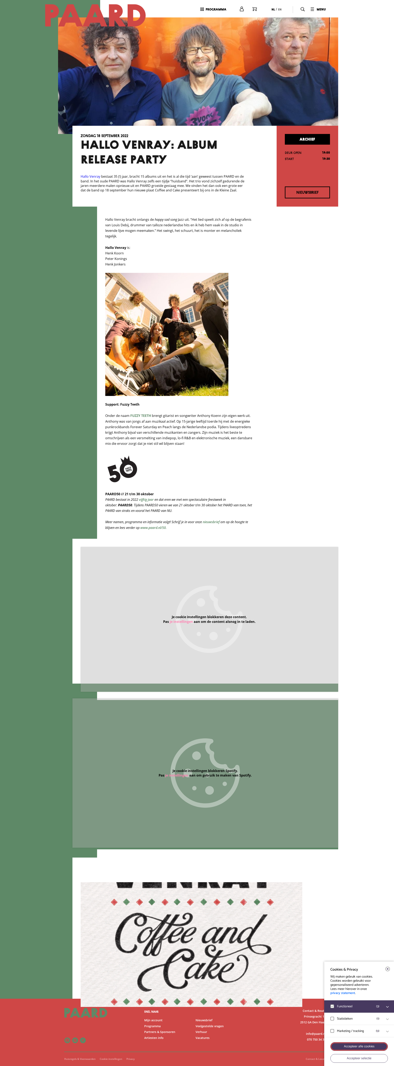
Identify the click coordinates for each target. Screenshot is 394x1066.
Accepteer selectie (359, 1058)
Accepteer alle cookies (359, 1046)
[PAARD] (100, 15)
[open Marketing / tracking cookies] (387, 1031)
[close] (387, 969)
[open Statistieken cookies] (387, 1019)
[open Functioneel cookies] (387, 1006)
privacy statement (342, 993)
